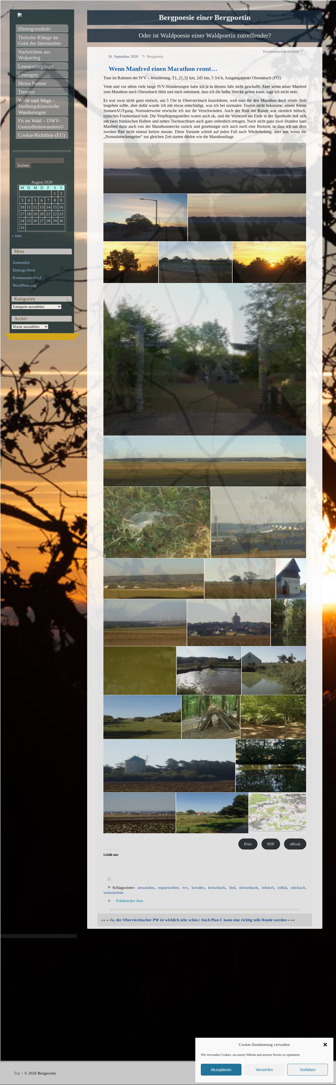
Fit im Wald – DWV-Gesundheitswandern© (41, 123)
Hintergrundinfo (34, 29)
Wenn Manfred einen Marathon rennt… (163, 68)
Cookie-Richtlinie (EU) (41, 135)
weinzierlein (113, 892)
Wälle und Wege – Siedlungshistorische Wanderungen (39, 106)
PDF (270, 844)
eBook (295, 844)
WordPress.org (24, 285)
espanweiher (168, 887)
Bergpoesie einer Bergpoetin (205, 17)
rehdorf (268, 887)
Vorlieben (308, 1069)
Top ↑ (18, 1073)
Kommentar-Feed (27, 278)
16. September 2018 (123, 57)
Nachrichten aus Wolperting (34, 55)
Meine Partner (32, 83)
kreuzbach (216, 887)
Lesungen (28, 74)
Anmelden (21, 262)
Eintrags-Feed (24, 270)
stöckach (298, 887)
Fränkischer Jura (129, 901)
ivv (185, 887)
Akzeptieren (221, 1069)
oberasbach (248, 887)
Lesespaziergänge (35, 66)
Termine (26, 92)
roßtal (282, 887)
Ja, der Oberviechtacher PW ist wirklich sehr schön (154, 920)
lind (232, 887)
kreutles (198, 887)
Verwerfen (264, 1069)
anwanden (146, 887)
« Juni (17, 236)
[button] (325, 1044)
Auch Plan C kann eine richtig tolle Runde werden (243, 920)
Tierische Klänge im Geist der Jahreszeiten (39, 40)
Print (248, 844)
